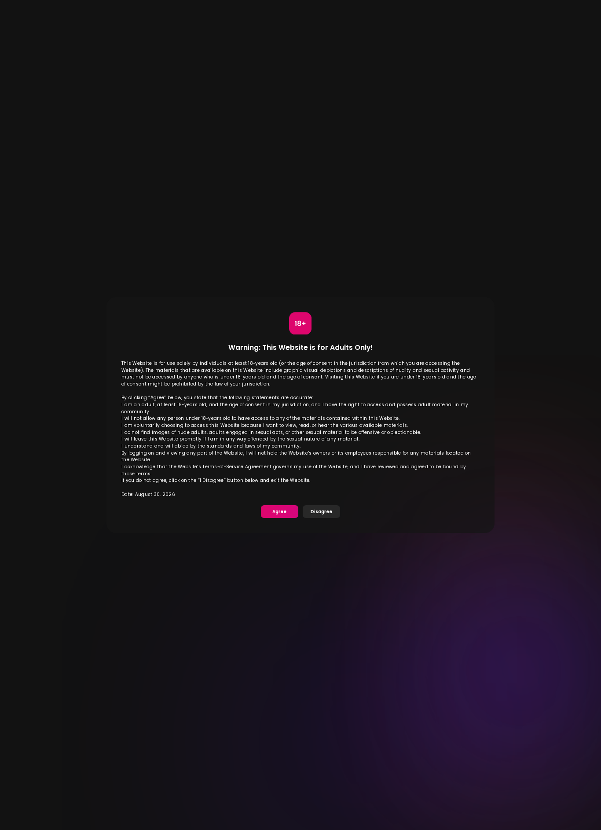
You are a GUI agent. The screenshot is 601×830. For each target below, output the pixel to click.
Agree (279, 511)
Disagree (321, 511)
